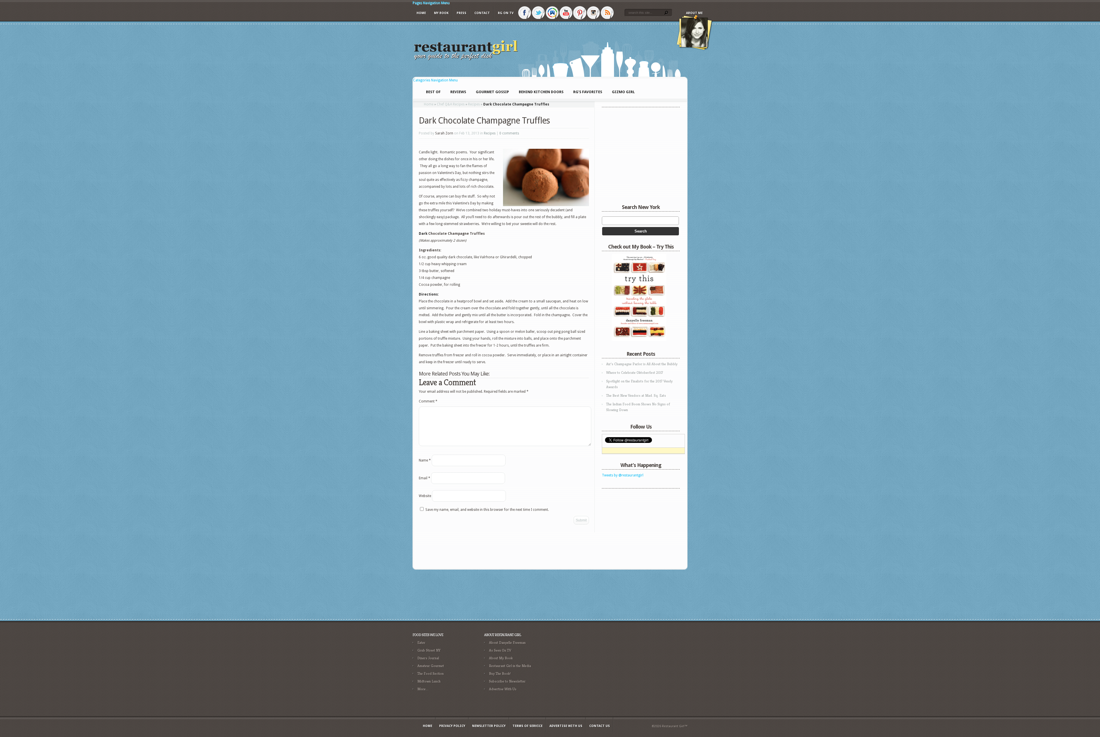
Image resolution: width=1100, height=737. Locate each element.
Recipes (474, 104)
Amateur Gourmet (430, 665)
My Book (441, 13)
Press (461, 13)
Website (425, 496)
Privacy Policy (452, 726)
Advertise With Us (502, 689)
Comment (428, 401)
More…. (423, 689)
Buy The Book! (500, 673)
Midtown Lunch (429, 681)
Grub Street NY (429, 650)
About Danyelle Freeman (507, 642)
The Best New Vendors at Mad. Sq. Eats (636, 395)
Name (425, 460)
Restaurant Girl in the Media (510, 665)
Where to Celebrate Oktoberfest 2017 (634, 372)
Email (424, 478)
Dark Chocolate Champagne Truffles (484, 121)
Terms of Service (527, 726)
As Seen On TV (500, 650)
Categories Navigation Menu (435, 80)
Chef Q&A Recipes (451, 104)
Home (421, 13)
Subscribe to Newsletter (507, 681)
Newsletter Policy (489, 726)
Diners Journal (428, 658)
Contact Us (599, 726)
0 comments (509, 133)
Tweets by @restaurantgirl (622, 475)
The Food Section (430, 673)
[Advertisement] (637, 527)
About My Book (501, 658)
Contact (482, 13)
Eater (421, 642)
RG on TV (506, 13)
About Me (694, 13)
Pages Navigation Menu (430, 3)
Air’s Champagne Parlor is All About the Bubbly (641, 363)
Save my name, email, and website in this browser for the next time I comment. (487, 510)
